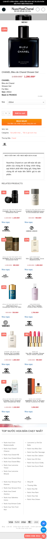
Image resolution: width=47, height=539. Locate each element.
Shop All (30, 482)
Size (3, 102)
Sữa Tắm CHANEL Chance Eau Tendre (34, 306)
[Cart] (43, 9)
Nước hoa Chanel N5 (11, 455)
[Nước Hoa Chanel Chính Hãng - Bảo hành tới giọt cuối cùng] (22, 9)
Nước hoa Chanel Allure (12, 458)
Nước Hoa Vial (32, 496)
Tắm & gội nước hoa (30, 133)
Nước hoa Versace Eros (12, 488)
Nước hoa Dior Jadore (35, 455)
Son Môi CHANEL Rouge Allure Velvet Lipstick (35, 354)
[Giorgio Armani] (32, 228)
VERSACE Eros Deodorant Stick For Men (12, 306)
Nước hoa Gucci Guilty (35, 463)
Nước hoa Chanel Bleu (12, 462)
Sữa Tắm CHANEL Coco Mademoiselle (35, 259)
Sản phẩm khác (28, 16)
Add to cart (20, 113)
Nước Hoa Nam (33, 492)
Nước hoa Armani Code (12, 503)
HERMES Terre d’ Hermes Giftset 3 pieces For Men (35, 401)
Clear (40, 96)
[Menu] (4, 9)
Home (16, 16)
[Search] (37, 9)
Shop (20, 16)
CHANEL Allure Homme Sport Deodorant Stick (12, 401)
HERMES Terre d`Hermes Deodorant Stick (12, 259)
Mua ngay (6, 222)
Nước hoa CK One (34, 459)
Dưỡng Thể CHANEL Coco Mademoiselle (12, 354)
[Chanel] (6, 228)
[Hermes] (5, 276)
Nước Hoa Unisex (33, 499)
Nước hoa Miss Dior (34, 449)
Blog (3, 526)
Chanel (14, 138)
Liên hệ (9, 526)
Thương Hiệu (32, 485)
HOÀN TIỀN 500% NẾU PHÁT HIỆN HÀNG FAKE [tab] (21, 156)
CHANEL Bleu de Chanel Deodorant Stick (12, 212)
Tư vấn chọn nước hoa (23, 528)
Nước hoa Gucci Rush (35, 466)
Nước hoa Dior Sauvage (36, 452)
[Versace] (6, 323)
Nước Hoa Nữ (32, 489)
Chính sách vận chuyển (21, 526)
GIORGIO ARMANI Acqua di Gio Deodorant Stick (35, 212)
